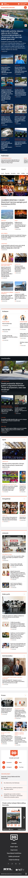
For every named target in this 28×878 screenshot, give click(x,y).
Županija (7, 173)
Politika (23, 173)
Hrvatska (13, 173)
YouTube (21, 767)
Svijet (18, 173)
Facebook (9, 762)
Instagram (9, 767)
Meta (20, 762)
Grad (2, 173)
